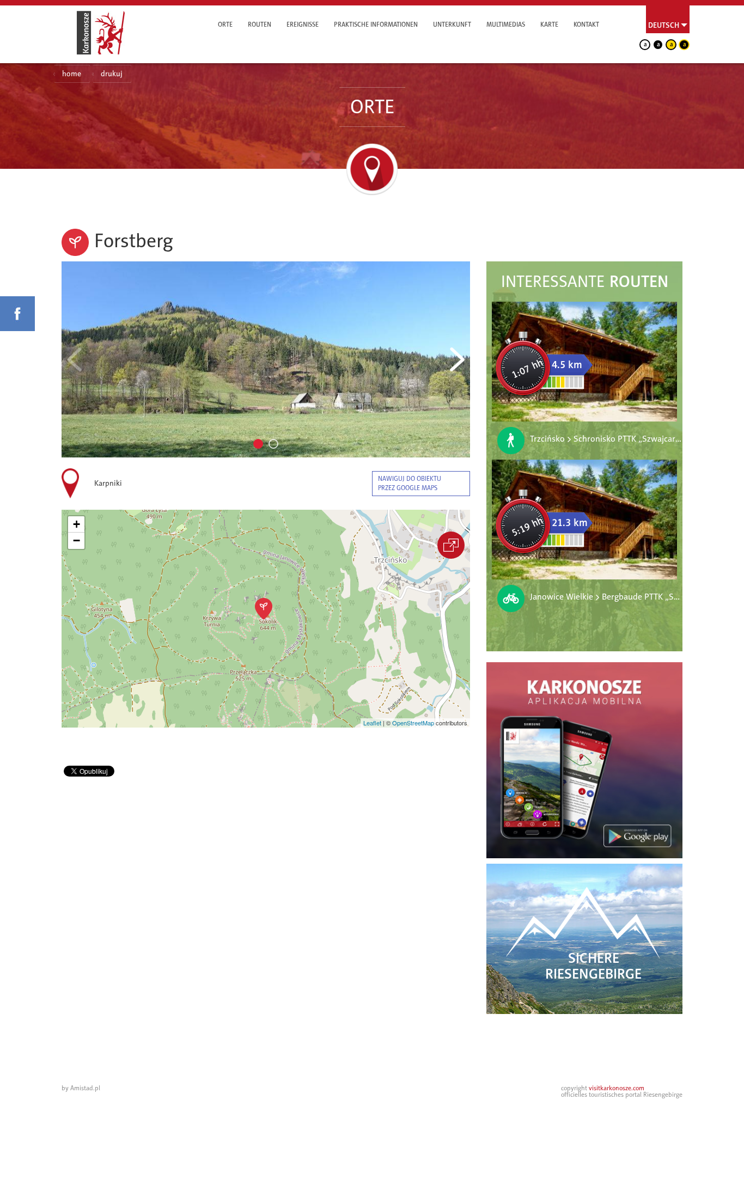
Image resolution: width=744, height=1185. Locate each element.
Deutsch (663, 25)
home (71, 73)
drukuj (112, 73)
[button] (263, 609)
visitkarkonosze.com (616, 1088)
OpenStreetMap (413, 722)
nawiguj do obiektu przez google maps (409, 483)
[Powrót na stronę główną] (101, 32)
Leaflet (372, 722)
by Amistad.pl (81, 1088)
